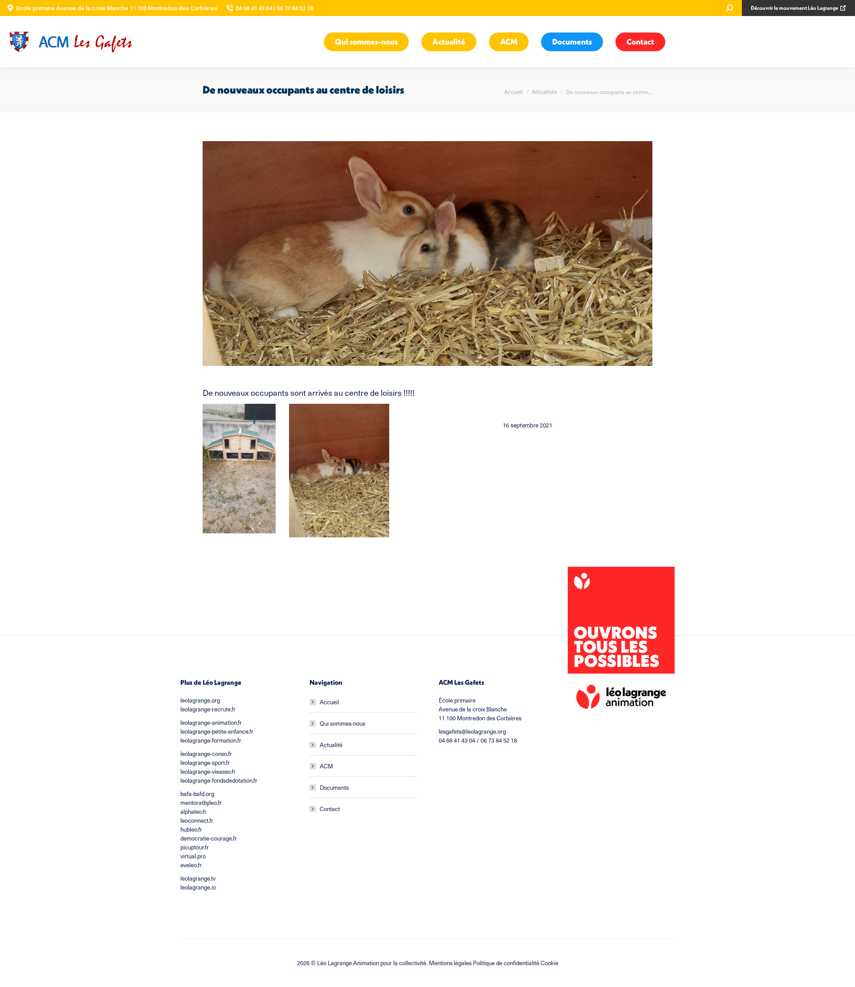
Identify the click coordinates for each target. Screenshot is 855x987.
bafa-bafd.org (197, 793)
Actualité (331, 744)
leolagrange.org (200, 700)
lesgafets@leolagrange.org (472, 731)
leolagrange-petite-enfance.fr (216, 731)
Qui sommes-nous (342, 723)
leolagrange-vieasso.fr (208, 771)
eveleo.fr (191, 865)
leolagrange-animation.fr (211, 722)
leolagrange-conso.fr (206, 753)
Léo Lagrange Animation (348, 963)
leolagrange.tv (198, 878)
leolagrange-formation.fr (210, 740)
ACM (326, 766)
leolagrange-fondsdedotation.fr (218, 780)
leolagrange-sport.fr (205, 762)
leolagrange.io (198, 887)
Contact (330, 808)
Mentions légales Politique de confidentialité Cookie (493, 963)
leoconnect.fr (196, 820)
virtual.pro (193, 856)
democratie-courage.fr (208, 838)
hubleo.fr (191, 829)
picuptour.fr (194, 847)
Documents (334, 787)
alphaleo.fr (193, 811)
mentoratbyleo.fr (201, 802)
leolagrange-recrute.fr (208, 709)
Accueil (329, 702)
